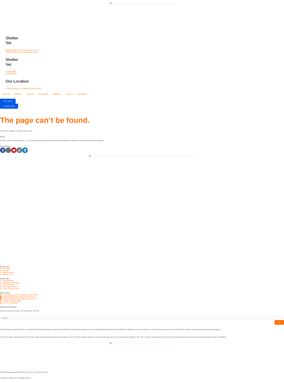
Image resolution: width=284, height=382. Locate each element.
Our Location (17, 81)
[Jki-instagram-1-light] (8, 150)
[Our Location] (3, 77)
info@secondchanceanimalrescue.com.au (22, 50)
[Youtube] (14, 150)
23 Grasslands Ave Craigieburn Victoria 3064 (23, 88)
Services (69, 94)
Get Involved (43, 94)
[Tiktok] (19, 150)
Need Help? (82, 94)
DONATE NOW (9, 106)
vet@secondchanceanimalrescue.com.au (22, 52)
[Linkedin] (25, 150)
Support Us (57, 94)
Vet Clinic (30, 94)
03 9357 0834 (11, 72)
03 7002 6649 (11, 74)
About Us (6, 94)
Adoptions (18, 94)
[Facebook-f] (3, 150)
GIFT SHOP (7, 101)
